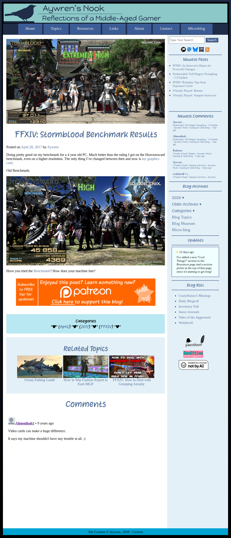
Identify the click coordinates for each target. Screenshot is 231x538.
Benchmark (42, 271)
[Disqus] (85, 471)
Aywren (53, 147)
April (64, 326)
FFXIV (105, 326)
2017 (84, 326)
